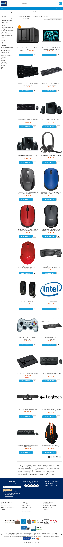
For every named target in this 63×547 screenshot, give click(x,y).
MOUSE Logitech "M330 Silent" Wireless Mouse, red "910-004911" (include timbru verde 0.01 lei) (27, 266)
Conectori (3, 45)
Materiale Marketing (5, 52)
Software (3, 25)
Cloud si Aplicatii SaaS (6, 34)
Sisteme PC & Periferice (6, 20)
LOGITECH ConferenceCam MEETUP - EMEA (27, 409)
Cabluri (2, 44)
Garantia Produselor (26, 507)
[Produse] (2, 9)
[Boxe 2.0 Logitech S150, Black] (28, 289)
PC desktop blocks (5, 59)
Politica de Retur (26, 505)
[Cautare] (60, 3)
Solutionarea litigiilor (27, 511)
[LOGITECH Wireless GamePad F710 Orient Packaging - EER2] (28, 325)
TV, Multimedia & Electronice (7, 30)
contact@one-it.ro (52, 485)
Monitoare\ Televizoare (6, 55)
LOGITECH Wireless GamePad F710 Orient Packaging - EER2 (27, 338)
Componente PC (5, 22)
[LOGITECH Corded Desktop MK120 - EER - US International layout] (51, 71)
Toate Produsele (32, 12)
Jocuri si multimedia (5, 50)
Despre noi (3, 504)
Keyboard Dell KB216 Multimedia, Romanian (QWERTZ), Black (51, 338)
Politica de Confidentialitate (9, 495)
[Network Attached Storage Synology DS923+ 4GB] (28, 35)
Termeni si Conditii (5, 505)
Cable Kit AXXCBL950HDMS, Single (51, 302)
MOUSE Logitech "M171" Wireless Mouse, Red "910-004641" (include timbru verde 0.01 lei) (27, 229)
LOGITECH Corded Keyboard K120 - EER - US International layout (28, 84)
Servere (3, 65)
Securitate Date (4, 64)
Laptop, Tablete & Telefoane (7, 19)
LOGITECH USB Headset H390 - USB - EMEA (51, 155)
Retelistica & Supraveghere (7, 27)
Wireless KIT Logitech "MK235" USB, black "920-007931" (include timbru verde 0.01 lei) (51, 266)
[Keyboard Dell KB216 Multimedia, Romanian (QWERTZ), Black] (51, 325)
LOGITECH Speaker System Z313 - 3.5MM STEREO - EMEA (27, 156)
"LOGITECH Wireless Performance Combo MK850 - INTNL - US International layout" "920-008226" (51, 374)
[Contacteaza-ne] (56, 8)
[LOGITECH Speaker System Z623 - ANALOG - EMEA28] (51, 107)
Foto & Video (4, 32)
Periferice (3, 60)
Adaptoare (3, 42)
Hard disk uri (4, 49)
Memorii (3, 53)
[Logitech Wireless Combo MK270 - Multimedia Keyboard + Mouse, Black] (28, 107)
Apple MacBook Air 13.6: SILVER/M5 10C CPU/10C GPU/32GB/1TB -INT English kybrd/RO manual (51, 48)
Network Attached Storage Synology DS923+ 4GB (27, 48)
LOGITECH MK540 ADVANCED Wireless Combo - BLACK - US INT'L (27, 446)
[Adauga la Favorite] (34, 55)
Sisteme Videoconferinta (6, 35)
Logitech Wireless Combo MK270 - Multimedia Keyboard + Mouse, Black (27, 120)
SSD (2, 67)
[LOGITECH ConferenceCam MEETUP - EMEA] (28, 397)
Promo (2, 37)
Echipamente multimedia (7, 47)
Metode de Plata (26, 504)
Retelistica (3, 62)
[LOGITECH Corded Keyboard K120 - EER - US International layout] (28, 71)
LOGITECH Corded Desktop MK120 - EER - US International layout (51, 84)
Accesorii (3, 40)
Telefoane (3, 68)
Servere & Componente (6, 24)
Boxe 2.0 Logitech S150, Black (27, 302)
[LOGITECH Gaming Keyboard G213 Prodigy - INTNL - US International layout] (51, 397)
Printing (3, 29)
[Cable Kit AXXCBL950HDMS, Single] (51, 289)
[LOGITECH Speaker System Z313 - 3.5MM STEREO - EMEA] (28, 143)
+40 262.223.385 (52, 483)
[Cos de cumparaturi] (60, 8)
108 (57, 456)
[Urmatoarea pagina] (60, 457)
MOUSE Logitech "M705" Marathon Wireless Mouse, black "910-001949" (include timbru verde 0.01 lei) (28, 193)
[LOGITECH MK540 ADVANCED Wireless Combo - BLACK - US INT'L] (28, 433)
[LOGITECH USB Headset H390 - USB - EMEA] (51, 143)
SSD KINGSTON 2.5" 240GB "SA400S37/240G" (28, 373)
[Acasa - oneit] (9, 3)
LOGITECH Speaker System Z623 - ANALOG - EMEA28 (51, 120)
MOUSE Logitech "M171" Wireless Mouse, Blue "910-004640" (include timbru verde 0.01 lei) (51, 193)
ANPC (23, 509)
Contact (3, 509)
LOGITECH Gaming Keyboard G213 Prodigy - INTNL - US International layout (51, 410)
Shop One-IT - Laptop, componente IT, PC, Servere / (14, 12)
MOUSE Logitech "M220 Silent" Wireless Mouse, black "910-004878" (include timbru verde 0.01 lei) (51, 229)
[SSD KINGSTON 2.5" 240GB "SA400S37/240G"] (28, 361)
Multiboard (3, 57)
